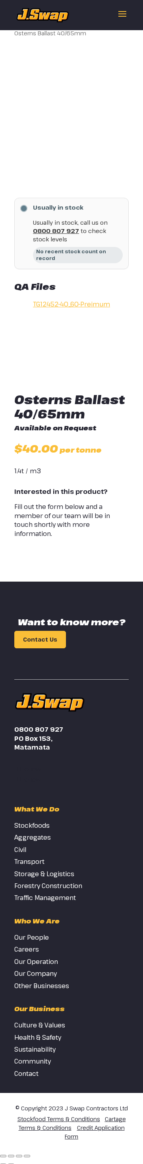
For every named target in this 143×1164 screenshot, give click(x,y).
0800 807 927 (56, 231)
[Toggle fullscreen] (11, 1156)
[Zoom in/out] (3, 1156)
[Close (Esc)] (27, 1156)
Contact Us (40, 639)
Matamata (32, 747)
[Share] (19, 1156)
